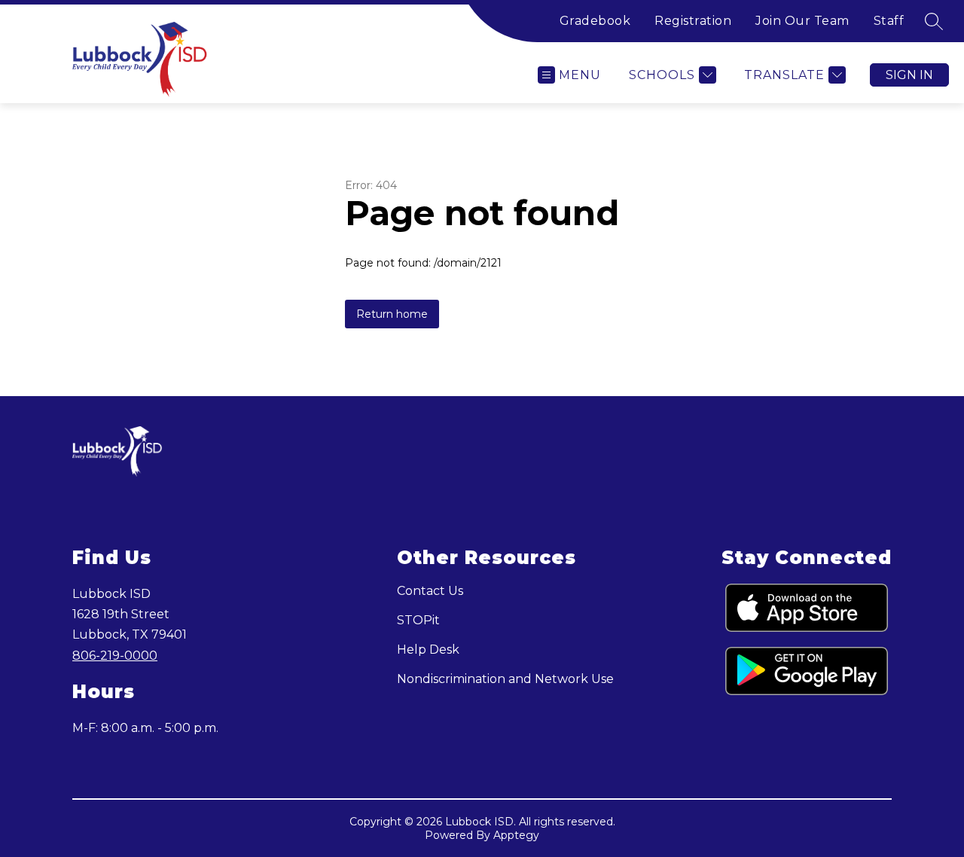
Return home (392, 314)
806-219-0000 (114, 655)
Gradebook (595, 21)
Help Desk (428, 649)
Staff (889, 21)
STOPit (418, 620)
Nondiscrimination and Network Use (505, 679)
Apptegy (516, 835)
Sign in (909, 75)
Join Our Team (802, 21)
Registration (692, 21)
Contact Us (430, 591)
